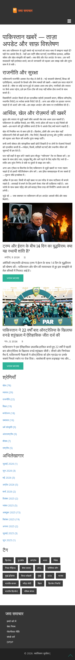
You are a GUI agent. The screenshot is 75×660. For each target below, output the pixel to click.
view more (13, 278)
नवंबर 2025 (10, 505)
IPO (39, 567)
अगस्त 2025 (10, 526)
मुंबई (39, 575)
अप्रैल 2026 (10, 484)
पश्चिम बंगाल (29, 591)
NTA (50, 575)
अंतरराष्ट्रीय (10, 434)
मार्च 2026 (9, 491)
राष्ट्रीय (8, 448)
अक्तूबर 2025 (11, 512)
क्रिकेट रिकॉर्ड (54, 583)
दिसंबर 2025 (10, 498)
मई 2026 (9, 477)
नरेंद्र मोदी (27, 583)
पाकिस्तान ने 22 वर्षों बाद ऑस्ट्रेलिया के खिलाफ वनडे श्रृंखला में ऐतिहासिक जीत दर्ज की (37, 333)
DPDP (10, 642)
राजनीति (9, 399)
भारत (45, 560)
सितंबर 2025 (11, 519)
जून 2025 (9, 540)
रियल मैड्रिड (10, 567)
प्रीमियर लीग (53, 567)
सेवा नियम (11, 626)
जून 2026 (9, 470)
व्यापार (8, 392)
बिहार (40, 583)
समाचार (8, 420)
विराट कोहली (26, 575)
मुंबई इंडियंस (10, 575)
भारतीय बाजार (10, 583)
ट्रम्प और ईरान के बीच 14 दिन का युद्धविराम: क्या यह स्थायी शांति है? (37, 249)
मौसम (7, 441)
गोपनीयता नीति (13, 631)
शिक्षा (7, 406)
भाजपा (60, 575)
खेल (7, 385)
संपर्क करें (11, 636)
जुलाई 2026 (10, 463)
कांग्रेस (33, 560)
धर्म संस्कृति (9, 427)
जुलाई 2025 (10, 533)
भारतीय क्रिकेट (11, 591)
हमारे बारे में (11, 621)
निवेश (56, 560)
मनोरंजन (9, 413)
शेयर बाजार (26, 567)
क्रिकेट (8, 560)
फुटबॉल (21, 560)
